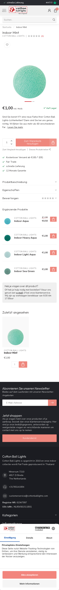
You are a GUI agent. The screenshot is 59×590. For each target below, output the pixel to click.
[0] (55, 10)
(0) (42, 36)
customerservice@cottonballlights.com (28, 495)
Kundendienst (29, 438)
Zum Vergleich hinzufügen (14, 149)
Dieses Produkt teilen (39, 149)
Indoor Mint (21, 27)
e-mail (19, 292)
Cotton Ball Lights (13, 36)
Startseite (6, 27)
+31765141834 (16, 486)
